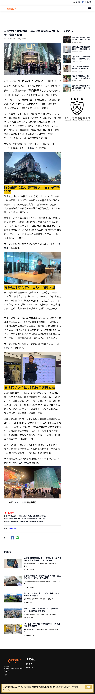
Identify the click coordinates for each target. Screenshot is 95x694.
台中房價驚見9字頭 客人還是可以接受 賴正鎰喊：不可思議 (25, 518)
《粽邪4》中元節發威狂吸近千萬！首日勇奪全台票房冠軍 (81, 59)
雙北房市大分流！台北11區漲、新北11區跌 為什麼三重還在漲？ (41, 594)
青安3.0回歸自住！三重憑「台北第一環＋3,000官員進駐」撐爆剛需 (41, 609)
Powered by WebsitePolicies (11, 690)
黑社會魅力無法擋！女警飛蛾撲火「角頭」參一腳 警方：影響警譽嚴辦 (81, 39)
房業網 (78, 2)
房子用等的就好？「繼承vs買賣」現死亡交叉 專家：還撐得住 (26, 516)
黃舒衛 (38, 393)
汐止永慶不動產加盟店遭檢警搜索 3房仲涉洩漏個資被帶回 (42, 625)
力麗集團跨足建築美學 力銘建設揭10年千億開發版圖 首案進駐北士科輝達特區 (42, 559)
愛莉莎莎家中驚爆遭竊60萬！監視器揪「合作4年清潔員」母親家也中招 (81, 88)
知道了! (88, 687)
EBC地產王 (30, 147)
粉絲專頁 (88, 2)
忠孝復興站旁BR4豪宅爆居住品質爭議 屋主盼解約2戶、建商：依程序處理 (42, 576)
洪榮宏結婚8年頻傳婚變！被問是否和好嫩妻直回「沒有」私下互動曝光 (81, 68)
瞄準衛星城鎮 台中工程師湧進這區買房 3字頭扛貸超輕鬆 (24, 521)
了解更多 (75, 687)
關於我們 (29, 664)
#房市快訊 (12, 528)
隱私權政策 (29, 667)
